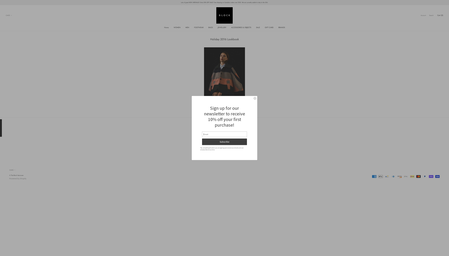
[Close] (254, 98)
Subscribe (224, 141)
